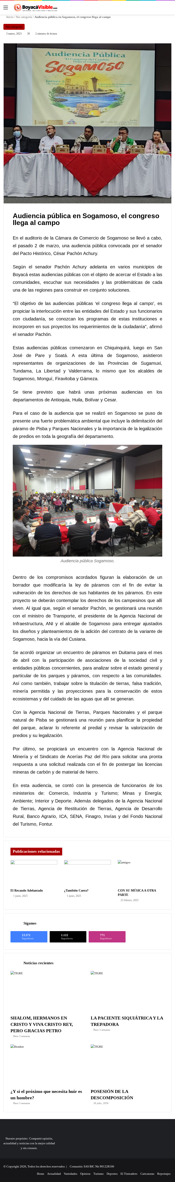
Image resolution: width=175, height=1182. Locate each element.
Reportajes (163, 1173)
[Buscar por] (169, 9)
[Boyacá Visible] (35, 7)
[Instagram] (30, 1174)
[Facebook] (20, 1174)
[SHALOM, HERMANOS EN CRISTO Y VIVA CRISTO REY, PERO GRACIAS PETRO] (47, 991)
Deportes (112, 1173)
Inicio (10, 17)
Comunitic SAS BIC (82, 1166)
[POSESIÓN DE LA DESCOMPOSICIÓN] (128, 1065)
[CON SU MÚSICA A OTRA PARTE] (141, 873)
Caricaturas (147, 1173)
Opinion (85, 1173)
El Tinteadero (129, 1173)
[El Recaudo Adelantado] (33, 873)
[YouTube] (25, 1174)
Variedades (70, 1173)
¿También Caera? (76, 890)
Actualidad (54, 1173)
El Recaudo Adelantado (26, 890)
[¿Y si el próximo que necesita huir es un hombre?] (47, 1065)
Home (40, 1173)
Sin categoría (24, 17)
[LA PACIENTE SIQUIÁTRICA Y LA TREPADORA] (128, 991)
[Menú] (5, 9)
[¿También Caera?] (87, 873)
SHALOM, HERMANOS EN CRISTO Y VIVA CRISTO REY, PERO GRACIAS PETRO (41, 1024)
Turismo (98, 1173)
